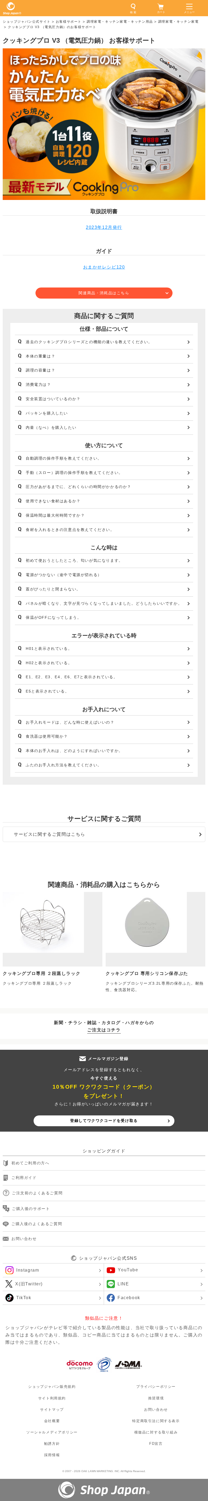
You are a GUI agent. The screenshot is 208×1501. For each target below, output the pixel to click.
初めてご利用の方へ (30, 1163)
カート (161, 12)
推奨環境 (156, 1398)
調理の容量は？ (40, 370)
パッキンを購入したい (47, 413)
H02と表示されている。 (49, 663)
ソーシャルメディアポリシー (52, 1432)
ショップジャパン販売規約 (52, 1387)
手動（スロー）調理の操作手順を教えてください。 (74, 472)
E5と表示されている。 (47, 691)
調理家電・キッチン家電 (178, 22)
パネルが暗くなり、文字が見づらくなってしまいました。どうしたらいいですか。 (104, 603)
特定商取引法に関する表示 (156, 1421)
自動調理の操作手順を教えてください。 (64, 458)
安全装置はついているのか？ (53, 399)
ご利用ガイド (24, 1177)
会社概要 (52, 1421)
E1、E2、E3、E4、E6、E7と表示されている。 (72, 677)
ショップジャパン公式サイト (27, 22)
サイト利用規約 (52, 1398)
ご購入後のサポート (31, 1208)
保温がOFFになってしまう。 (53, 617)
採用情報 (52, 1455)
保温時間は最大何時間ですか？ (55, 515)
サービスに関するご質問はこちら (49, 834)
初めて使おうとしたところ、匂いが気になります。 (74, 560)
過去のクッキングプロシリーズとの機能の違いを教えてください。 (89, 342)
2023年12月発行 (104, 227)
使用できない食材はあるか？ (53, 501)
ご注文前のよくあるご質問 (37, 1193)
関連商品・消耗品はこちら (104, 293)
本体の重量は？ (40, 356)
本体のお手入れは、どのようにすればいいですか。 (74, 750)
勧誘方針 (52, 1444)
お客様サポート (69, 22)
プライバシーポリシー (156, 1387)
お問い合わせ (24, 1238)
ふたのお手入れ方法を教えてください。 (64, 765)
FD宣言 (155, 1444)
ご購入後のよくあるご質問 (36, 1224)
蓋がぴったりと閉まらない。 (53, 589)
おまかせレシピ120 (104, 267)
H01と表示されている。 (49, 648)
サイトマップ (52, 1409)
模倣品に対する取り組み (156, 1432)
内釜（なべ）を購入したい (51, 427)
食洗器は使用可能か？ (47, 736)
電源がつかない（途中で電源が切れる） (64, 575)
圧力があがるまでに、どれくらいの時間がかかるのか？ (78, 486)
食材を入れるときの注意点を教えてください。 (70, 529)
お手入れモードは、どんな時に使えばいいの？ (70, 722)
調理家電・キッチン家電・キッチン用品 (120, 22)
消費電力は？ (38, 384)
